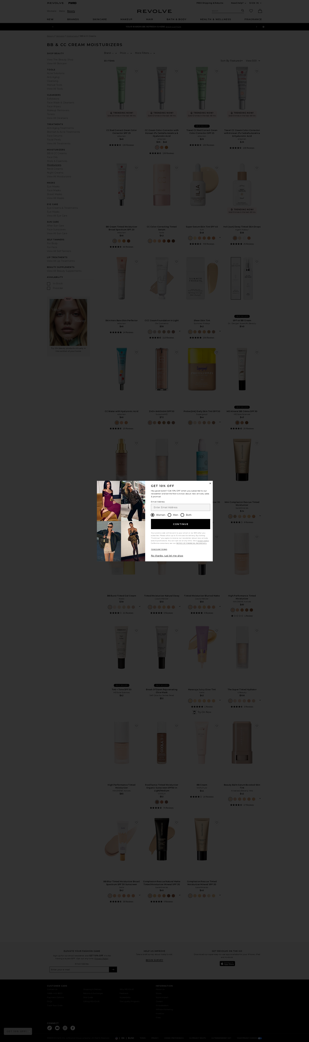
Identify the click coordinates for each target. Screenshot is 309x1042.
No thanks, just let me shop (167, 555)
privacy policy (203, 541)
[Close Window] (210, 483)
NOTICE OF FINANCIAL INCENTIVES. (191, 543)
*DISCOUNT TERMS (159, 549)
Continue (180, 524)
